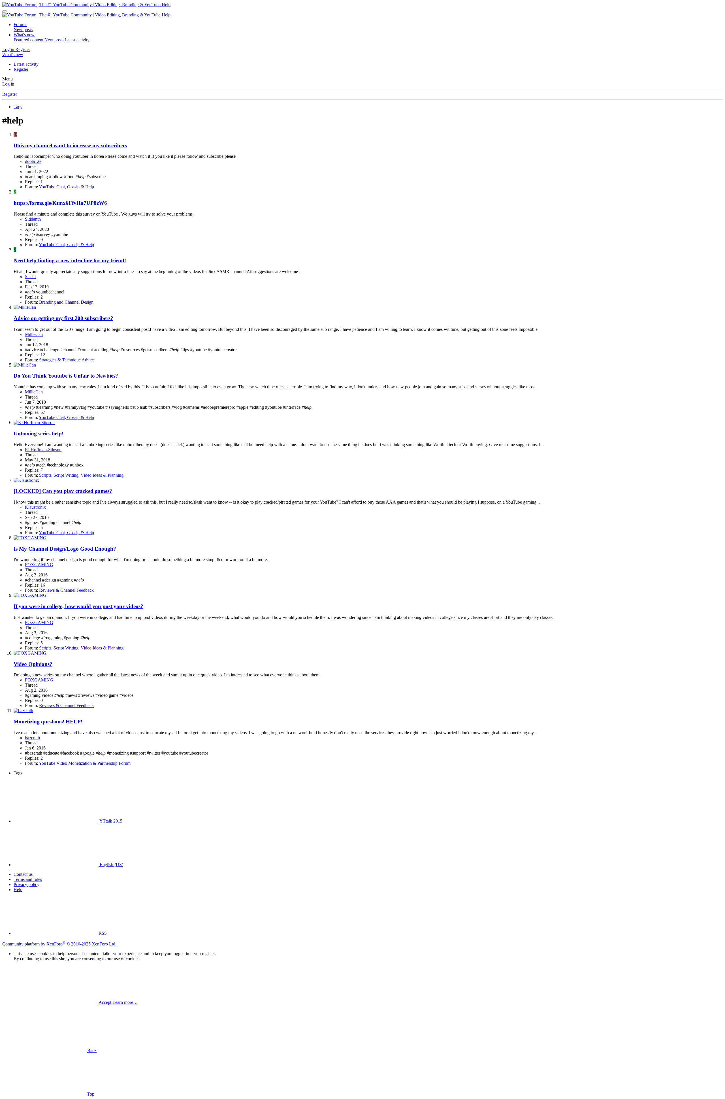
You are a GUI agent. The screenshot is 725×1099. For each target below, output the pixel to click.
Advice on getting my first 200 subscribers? (63, 318)
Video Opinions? (33, 664)
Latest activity (77, 39)
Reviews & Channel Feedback (66, 590)
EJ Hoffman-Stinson (43, 449)
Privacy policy (26, 884)
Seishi (30, 276)
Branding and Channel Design (66, 302)
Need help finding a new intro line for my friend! (70, 260)
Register (21, 69)
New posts (23, 29)
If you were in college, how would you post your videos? (78, 606)
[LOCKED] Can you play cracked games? (63, 491)
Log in (8, 84)
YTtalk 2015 (110, 821)
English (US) (111, 864)
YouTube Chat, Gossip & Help (66, 186)
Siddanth (33, 219)
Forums (20, 24)
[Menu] (4, 11)
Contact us (23, 874)
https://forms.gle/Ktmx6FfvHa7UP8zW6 (60, 203)
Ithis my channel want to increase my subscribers (70, 145)
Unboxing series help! (38, 433)
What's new (24, 34)
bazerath (32, 737)
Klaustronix (35, 507)
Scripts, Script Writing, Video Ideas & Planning (81, 475)
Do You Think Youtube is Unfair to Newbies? (66, 376)
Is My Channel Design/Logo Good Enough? (65, 549)
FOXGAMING (39, 564)
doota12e (33, 161)
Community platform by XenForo (59, 944)
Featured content (28, 39)
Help (18, 889)
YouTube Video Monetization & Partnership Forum (85, 763)
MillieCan (34, 334)
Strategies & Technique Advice (67, 359)
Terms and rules (28, 879)
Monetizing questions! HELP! (48, 722)
